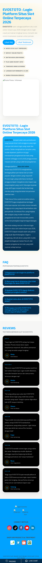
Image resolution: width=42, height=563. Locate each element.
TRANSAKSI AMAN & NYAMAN (15, 66)
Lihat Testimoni (24, 42)
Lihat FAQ (9, 42)
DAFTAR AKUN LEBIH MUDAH (15, 57)
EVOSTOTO (9, 140)
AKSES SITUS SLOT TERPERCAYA (16, 48)
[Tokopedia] (29, 542)
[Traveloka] (18, 542)
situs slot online (23, 166)
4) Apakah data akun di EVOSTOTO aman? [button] (19, 300)
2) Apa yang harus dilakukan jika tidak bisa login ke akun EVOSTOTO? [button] (20, 282)
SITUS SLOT (31, 556)
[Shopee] (24, 542)
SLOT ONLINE (14, 556)
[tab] (21, 273)
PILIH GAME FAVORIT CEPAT (14, 62)
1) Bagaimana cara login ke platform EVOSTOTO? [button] (19, 273)
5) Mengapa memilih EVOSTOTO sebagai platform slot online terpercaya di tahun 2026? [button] (18, 310)
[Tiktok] (15, 528)
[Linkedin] (33, 527)
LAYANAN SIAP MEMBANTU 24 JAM (17, 71)
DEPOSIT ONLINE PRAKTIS (14, 53)
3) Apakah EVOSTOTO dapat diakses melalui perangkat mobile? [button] (19, 291)
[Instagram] (9, 528)
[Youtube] (27, 528)
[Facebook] (21, 528)
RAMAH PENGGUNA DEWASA (15, 75)
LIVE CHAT (33, 561)
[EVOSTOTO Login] (12, 542)
